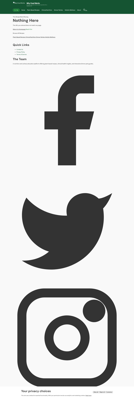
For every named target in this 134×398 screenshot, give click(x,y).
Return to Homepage (19, 29)
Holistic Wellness (70, 10)
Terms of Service (21, 54)
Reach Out (29, 29)
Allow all (96, 392)
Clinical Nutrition (47, 10)
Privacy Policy (20, 52)
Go (86, 10)
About (79, 10)
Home (23, 10)
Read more (88, 395)
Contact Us (19, 49)
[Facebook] (67, 174)
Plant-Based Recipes (33, 10)
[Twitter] (67, 283)
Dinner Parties (58, 10)
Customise (109, 392)
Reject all (102, 392)
